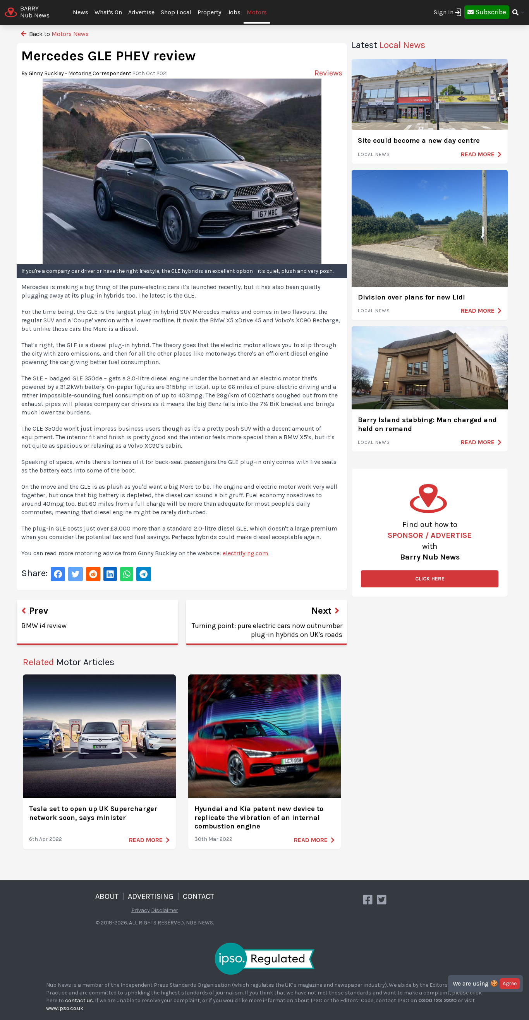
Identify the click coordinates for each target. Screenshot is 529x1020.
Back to (58, 34)
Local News (374, 154)
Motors (257, 12)
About (107, 896)
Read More (146, 840)
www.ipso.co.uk (64, 1008)
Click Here (430, 578)
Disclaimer (164, 910)
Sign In (443, 12)
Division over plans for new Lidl (411, 297)
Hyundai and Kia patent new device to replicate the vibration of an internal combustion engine (258, 817)
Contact (198, 896)
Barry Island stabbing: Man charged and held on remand (427, 424)
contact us (79, 1000)
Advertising (150, 896)
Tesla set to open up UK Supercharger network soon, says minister (93, 813)
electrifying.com (245, 553)
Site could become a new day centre (419, 140)
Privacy (140, 910)
